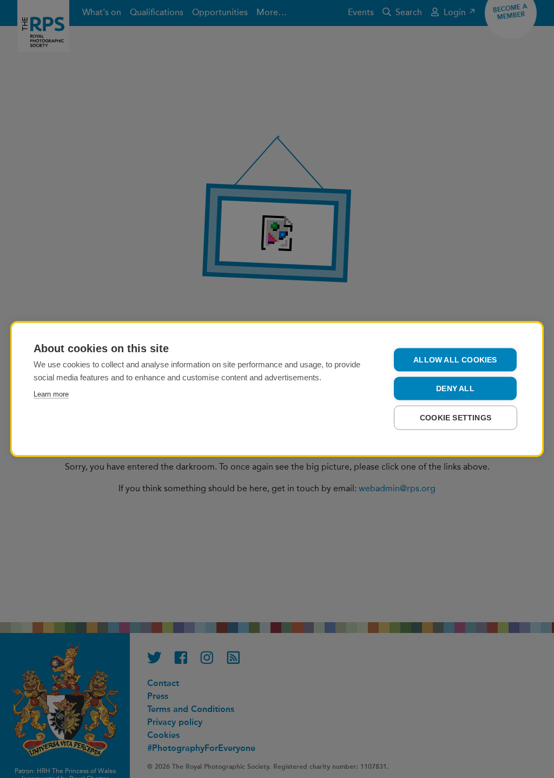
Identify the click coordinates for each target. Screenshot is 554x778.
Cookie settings (455, 418)
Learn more (51, 394)
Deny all (455, 389)
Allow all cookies (455, 360)
